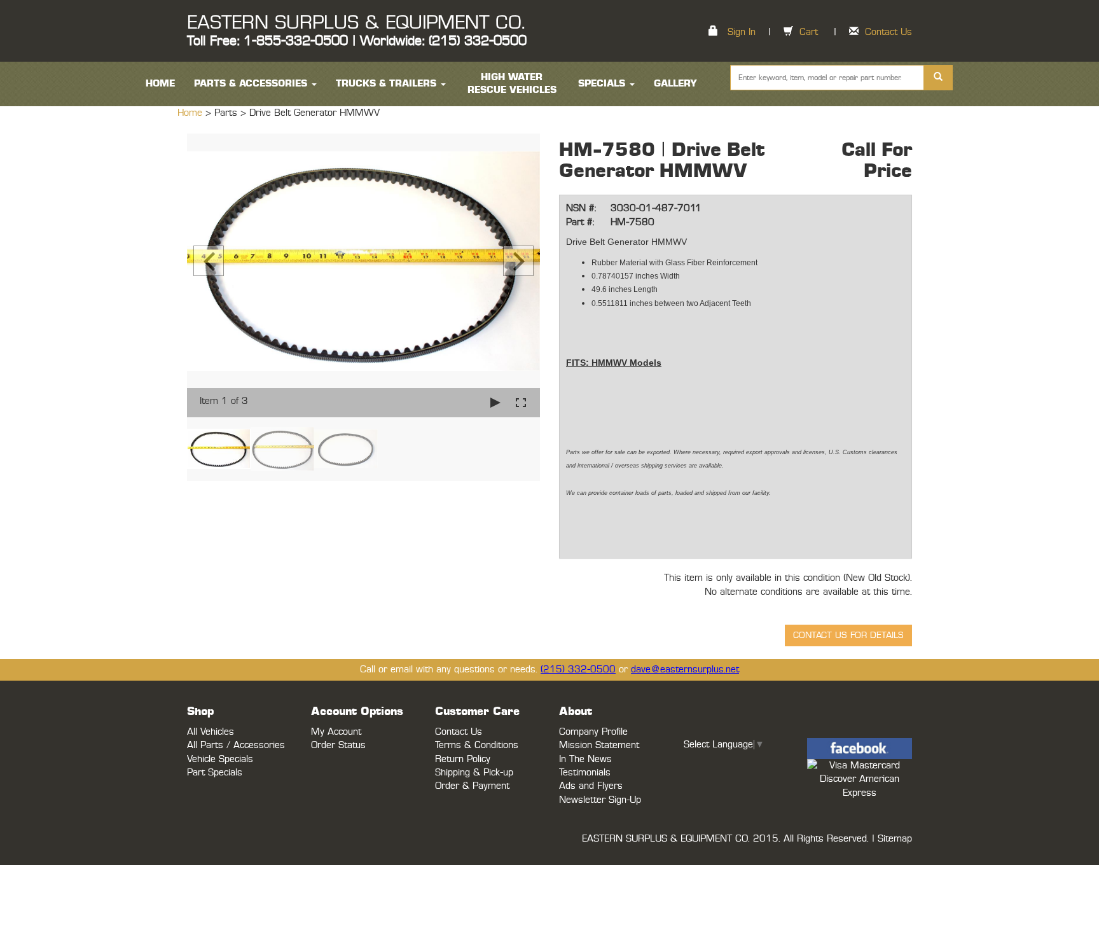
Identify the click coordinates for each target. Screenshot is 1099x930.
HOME (160, 83)
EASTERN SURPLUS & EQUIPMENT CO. (356, 22)
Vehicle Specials (220, 759)
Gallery (675, 83)
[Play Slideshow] (495, 402)
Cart (808, 32)
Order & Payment (472, 786)
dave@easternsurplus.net (685, 669)
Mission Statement (599, 745)
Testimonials (585, 772)
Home (191, 113)
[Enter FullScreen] (521, 402)
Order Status (338, 745)
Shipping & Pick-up (474, 772)
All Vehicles (210, 732)
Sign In (742, 32)
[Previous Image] (208, 261)
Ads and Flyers (591, 786)
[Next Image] (518, 261)
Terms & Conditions (476, 745)
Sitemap (895, 838)
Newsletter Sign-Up (600, 800)
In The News (585, 759)
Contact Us (888, 32)
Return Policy (462, 759)
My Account (336, 732)
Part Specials (214, 772)
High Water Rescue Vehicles (511, 84)
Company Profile (593, 732)
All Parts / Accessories (236, 745)
